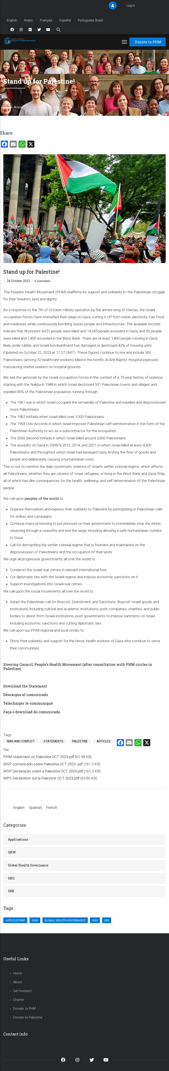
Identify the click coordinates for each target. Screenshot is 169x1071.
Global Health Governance (28, 865)
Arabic (28, 20)
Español (65, 20)
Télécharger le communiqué (28, 703)
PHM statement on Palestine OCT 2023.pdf (38, 757)
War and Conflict (21, 741)
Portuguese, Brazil (90, 20)
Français (46, 20)
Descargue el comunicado (25, 694)
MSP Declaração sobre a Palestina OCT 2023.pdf (43, 771)
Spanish (35, 807)
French (51, 807)
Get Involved (22, 991)
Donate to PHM (148, 42)
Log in (131, 5)
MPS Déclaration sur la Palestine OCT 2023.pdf (41, 778)
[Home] (20, 40)
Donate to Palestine (27, 1017)
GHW (12, 852)
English (12, 20)
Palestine (80, 741)
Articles (103, 741)
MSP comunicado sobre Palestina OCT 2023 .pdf (43, 764)
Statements (53, 741)
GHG (11, 878)
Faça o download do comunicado (32, 712)
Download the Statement (25, 686)
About (17, 982)
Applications (18, 839)
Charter (18, 1000)
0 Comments (42, 281)
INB (11, 891)
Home (7, 107)
